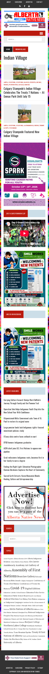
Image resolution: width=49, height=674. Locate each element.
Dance (26, 82)
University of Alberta (12, 642)
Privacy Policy (30, 668)
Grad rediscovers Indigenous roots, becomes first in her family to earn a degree (24, 459)
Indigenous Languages (14, 602)
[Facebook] (24, 5)
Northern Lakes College (15, 625)
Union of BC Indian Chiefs (32, 639)
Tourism (12, 128)
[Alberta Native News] (24, 17)
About (9, 2)
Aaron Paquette (8, 559)
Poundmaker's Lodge (35, 629)
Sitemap (40, 668)
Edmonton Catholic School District (15, 592)
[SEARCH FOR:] (24, 39)
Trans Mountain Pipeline (22, 632)
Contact (39, 2)
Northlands (31, 626)
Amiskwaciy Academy (14, 565)
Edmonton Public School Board (16, 595)
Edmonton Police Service (35, 592)
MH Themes (36, 671)
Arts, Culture (9, 82)
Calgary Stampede (27, 581)
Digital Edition (32, 588)
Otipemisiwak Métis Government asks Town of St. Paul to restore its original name (23, 420)
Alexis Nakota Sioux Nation (19, 562)
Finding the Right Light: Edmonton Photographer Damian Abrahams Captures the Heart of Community (24, 468)
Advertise (29, 2)
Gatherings (29, 125)
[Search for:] (24, 539)
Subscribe (18, 2)
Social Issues (24, 85)
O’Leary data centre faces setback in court (20, 436)
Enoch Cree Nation (35, 596)
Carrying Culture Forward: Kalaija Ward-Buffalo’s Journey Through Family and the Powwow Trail (22, 401)
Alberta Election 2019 (20, 559)
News (6, 85)
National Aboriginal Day (20, 612)
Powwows (13, 85)
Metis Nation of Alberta (22, 608)
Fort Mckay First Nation (28, 599)
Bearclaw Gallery (26, 576)
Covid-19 (17, 588)
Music (38, 82)
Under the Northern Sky (13, 639)
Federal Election (11, 599)
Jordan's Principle (22, 605)
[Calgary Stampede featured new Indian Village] (24, 121)
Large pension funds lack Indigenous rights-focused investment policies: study (24, 429)
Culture (19, 82)
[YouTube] (29, 5)
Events (33, 82)
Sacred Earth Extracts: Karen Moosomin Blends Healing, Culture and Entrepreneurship (22, 477)
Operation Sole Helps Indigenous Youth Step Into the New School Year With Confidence (24, 411)
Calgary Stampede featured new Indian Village (21, 133)
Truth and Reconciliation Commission (33, 636)
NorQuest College (32, 622)
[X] (20, 5)
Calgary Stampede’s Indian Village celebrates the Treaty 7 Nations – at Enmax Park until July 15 (24, 92)
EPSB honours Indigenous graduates (17, 442)
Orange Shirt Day (23, 629)
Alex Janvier (34, 561)
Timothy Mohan (8, 632)
